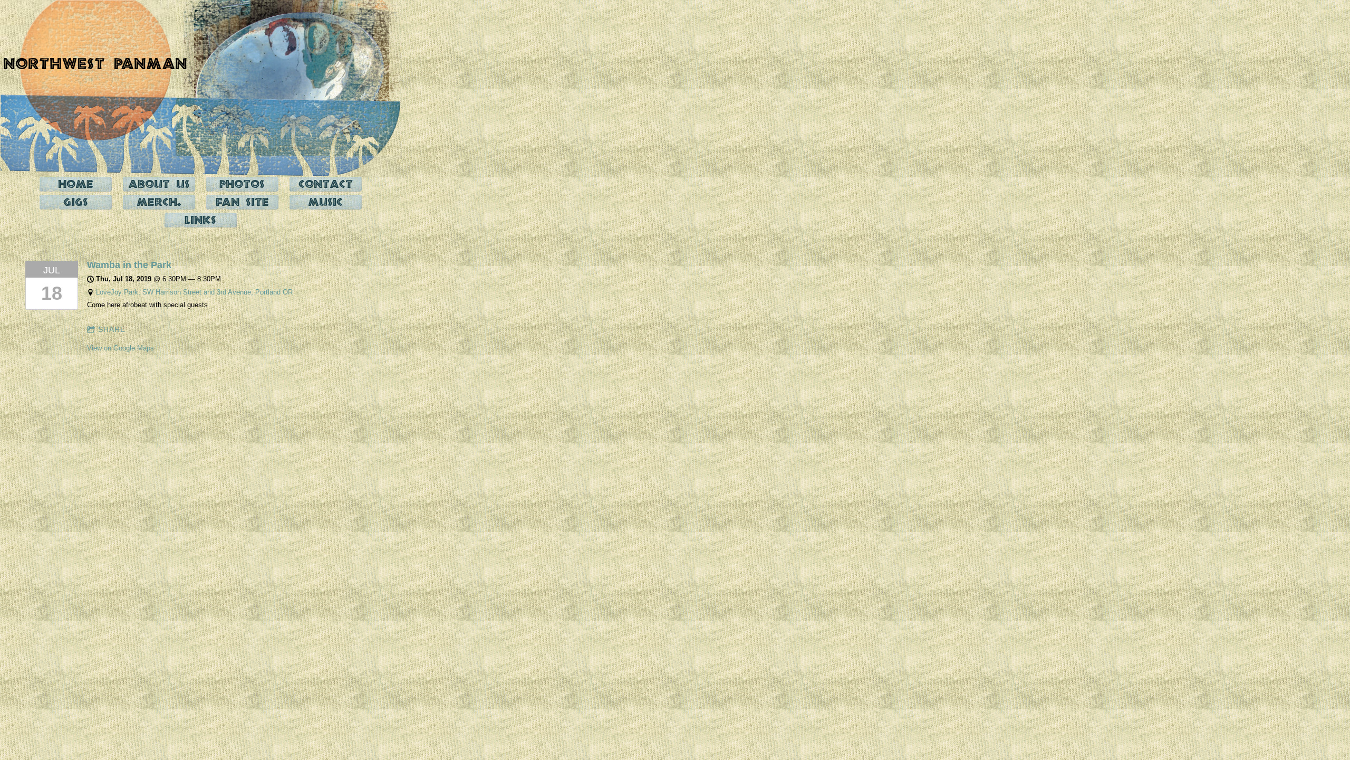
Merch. (159, 201)
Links (200, 219)
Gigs (75, 201)
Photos (242, 183)
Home (75, 183)
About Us (159, 183)
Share (112, 329)
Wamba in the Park (129, 265)
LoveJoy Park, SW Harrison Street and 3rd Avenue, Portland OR (194, 292)
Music (325, 201)
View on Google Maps (120, 348)
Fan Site (242, 201)
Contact (325, 183)
